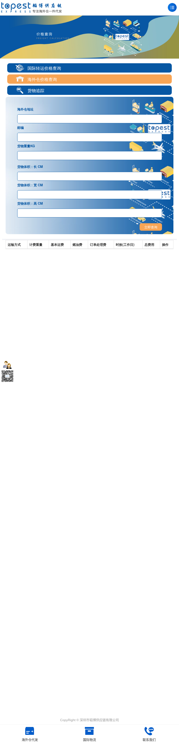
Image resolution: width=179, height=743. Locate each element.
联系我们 (149, 740)
